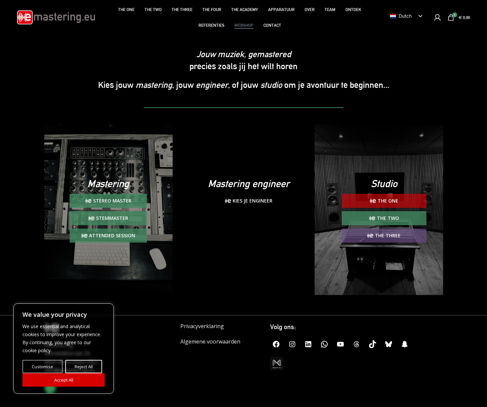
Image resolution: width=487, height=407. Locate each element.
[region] (63, 348)
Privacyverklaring (202, 326)
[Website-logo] (56, 16)
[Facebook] (276, 344)
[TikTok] (373, 344)
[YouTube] (340, 344)
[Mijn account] (437, 17)
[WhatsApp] (324, 344)
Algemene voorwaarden (210, 341)
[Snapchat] (405, 344)
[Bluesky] (389, 344)
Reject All (84, 367)
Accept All (63, 380)
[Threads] (356, 344)
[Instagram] (292, 344)
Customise (42, 367)
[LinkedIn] (308, 344)
